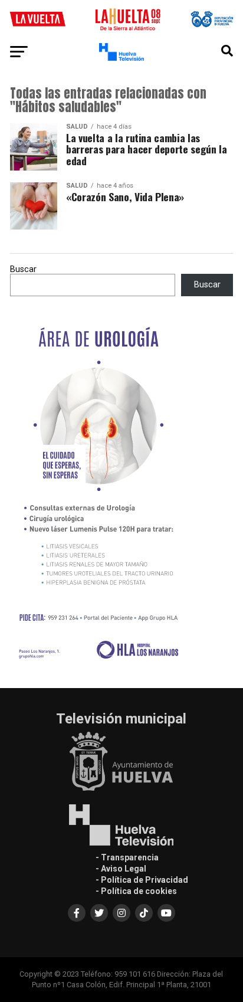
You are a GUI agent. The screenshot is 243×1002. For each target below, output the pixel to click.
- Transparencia (127, 857)
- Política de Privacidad (142, 880)
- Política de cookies (136, 891)
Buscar (23, 269)
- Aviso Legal (121, 869)
